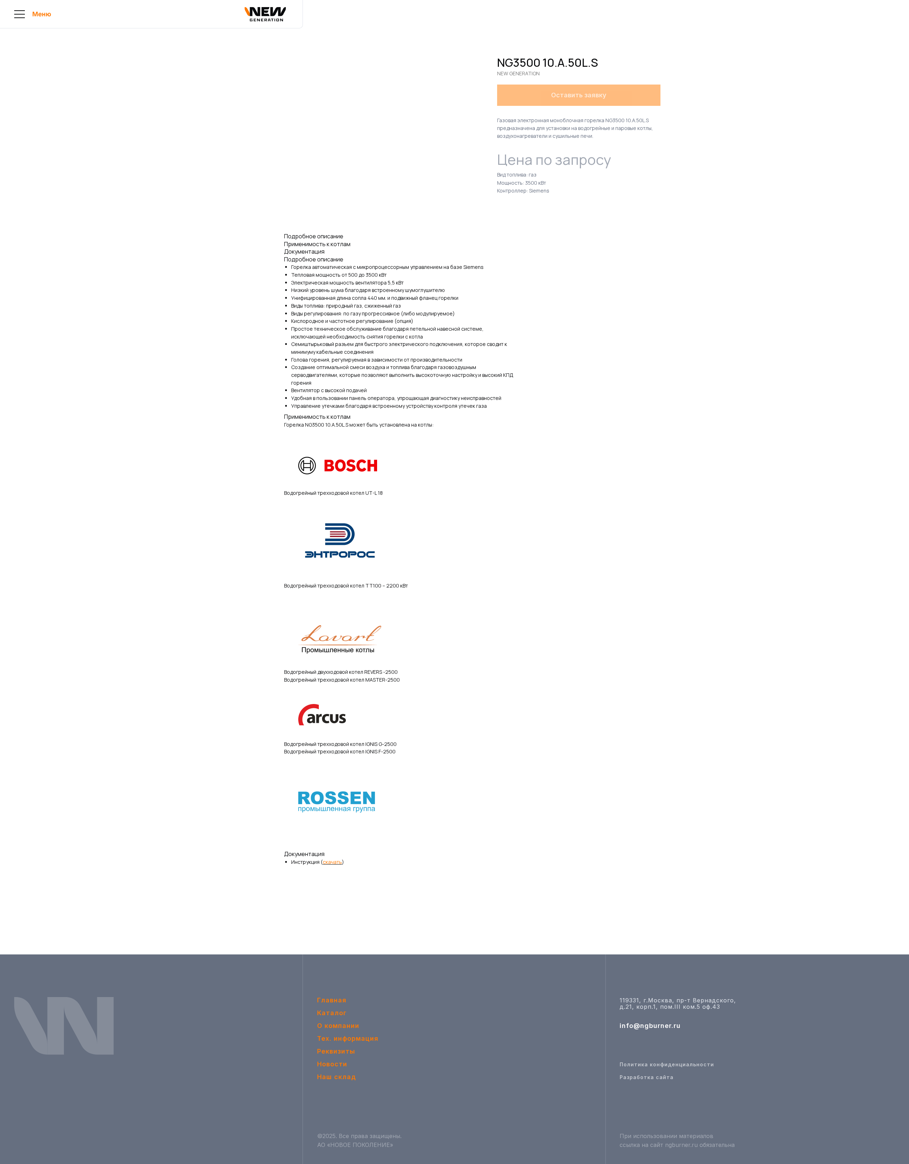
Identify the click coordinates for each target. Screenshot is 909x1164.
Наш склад (336, 1077)
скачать (332, 862)
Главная (332, 1000)
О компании (338, 1025)
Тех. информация (348, 1038)
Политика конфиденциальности (667, 1064)
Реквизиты (336, 1051)
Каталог (332, 1013)
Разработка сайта (647, 1077)
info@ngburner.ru (650, 1025)
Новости (332, 1064)
